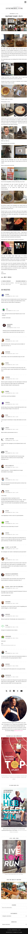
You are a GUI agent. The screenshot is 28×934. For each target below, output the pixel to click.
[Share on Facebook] (5, 277)
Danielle (7, 339)
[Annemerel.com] (14, 5)
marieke (7, 664)
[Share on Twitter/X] (7, 277)
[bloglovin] (17, 691)
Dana (6, 415)
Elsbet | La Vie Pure (10, 547)
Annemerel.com (16, 929)
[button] (26, 2)
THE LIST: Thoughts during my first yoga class (7, 282)
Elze (6, 451)
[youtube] (21, 691)
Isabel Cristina (9, 438)
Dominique (8, 636)
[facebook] (14, 691)
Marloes (7, 614)
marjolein (8, 675)
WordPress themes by (14, 932)
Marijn (7, 491)
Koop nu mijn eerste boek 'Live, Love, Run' (14, 874)
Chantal (7, 402)
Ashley (7, 427)
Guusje (7, 533)
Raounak (7, 352)
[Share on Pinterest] (9, 277)
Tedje (6, 478)
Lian (6, 558)
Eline (6, 625)
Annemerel (10, 324)
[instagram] (10, 691)
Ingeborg (8, 601)
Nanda (7, 363)
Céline (7, 511)
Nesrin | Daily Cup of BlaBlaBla (14, 586)
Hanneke (7, 377)
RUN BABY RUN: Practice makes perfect (21, 282)
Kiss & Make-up (9, 465)
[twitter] (6, 691)
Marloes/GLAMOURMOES (11, 574)
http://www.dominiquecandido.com (8, 645)
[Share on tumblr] (10, 277)
